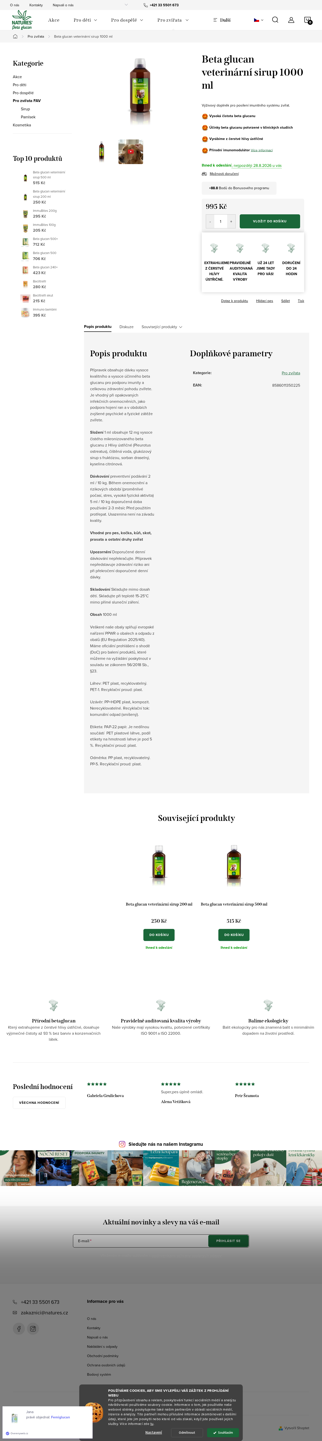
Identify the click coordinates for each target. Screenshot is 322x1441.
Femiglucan (60, 1417)
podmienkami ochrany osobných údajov (187, 1255)
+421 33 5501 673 (40, 1302)
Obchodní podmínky (102, 1355)
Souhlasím (225, 1432)
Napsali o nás (63, 5)
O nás (14, 5)
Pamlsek (28, 116)
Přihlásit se (228, 1240)
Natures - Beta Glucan (19, 1329)
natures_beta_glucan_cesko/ (33, 1329)
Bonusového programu (251, 187)
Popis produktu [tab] (97, 326)
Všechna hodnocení (39, 1102)
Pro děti (19, 84)
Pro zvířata (291, 373)
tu (151, 1423)
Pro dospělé (23, 92)
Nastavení (153, 1432)
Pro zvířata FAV (27, 100)
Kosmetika (22, 124)
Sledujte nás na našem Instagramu (166, 1144)
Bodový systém (99, 1374)
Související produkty (159, 326)
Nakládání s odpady (102, 1346)
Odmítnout (187, 1432)
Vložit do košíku (270, 221)
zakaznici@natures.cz (44, 1312)
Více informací (262, 150)
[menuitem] (54, 20)
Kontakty (36, 5)
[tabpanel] (159, 899)
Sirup (25, 108)
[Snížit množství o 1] (210, 221)
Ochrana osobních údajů (106, 1365)
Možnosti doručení (224, 173)
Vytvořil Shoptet (297, 1427)
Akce (17, 76)
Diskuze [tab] (126, 326)
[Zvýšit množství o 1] (231, 221)
